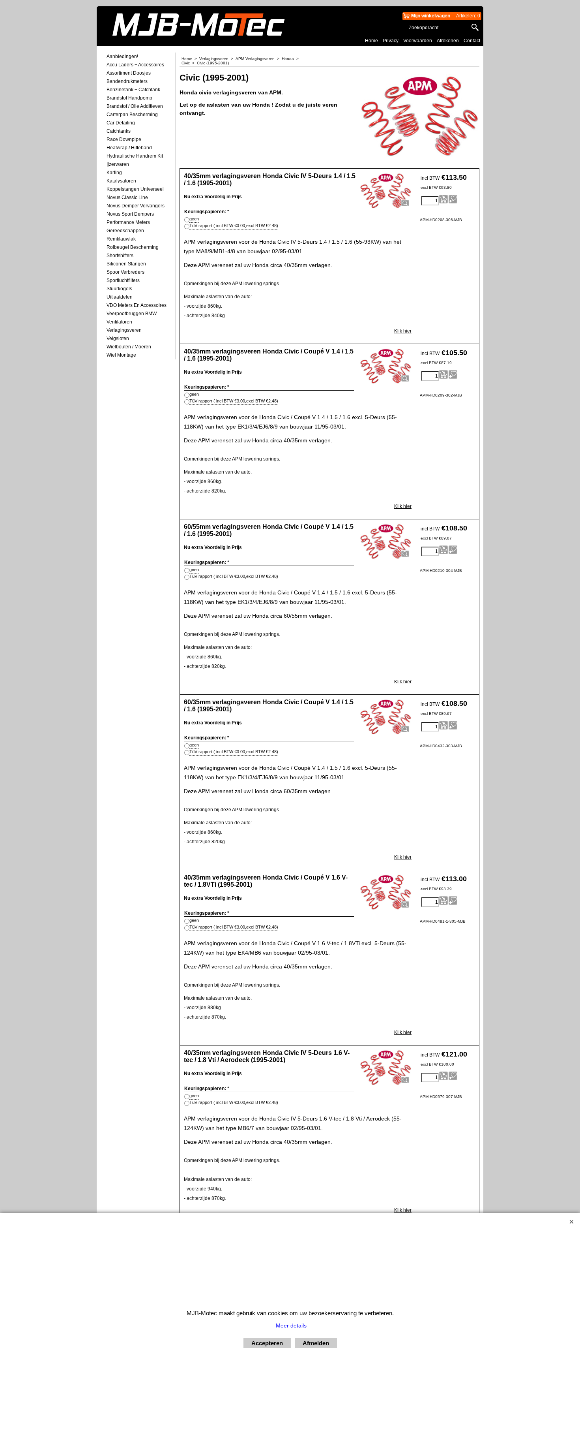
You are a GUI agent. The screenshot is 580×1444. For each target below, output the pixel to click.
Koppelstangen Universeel (135, 189)
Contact (472, 40)
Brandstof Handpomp (129, 98)
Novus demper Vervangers (136, 206)
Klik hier (403, 331)
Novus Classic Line (127, 197)
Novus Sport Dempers (130, 214)
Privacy (391, 40)
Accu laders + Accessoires (135, 65)
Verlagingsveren (124, 330)
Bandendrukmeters (127, 81)
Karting (114, 172)
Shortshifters (120, 255)
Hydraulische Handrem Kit (135, 156)
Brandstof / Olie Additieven (135, 106)
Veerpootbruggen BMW (132, 313)
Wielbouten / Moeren (129, 347)
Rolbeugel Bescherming (133, 247)
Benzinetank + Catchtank (133, 89)
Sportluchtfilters (123, 280)
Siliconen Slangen (126, 264)
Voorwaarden (417, 40)
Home (371, 40)
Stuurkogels (119, 288)
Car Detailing (121, 123)
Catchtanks (119, 131)
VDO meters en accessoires (137, 305)
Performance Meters (128, 222)
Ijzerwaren (118, 164)
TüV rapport (233, 225)
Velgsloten (118, 338)
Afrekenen (448, 40)
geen (194, 218)
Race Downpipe (124, 139)
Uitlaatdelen (120, 297)
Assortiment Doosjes (129, 73)
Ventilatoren (119, 322)
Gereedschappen (125, 230)
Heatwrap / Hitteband (129, 147)
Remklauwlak (121, 239)
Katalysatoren (121, 181)
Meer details (291, 1325)
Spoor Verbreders (125, 272)
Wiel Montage (121, 355)
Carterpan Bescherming (132, 114)
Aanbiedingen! (122, 56)
